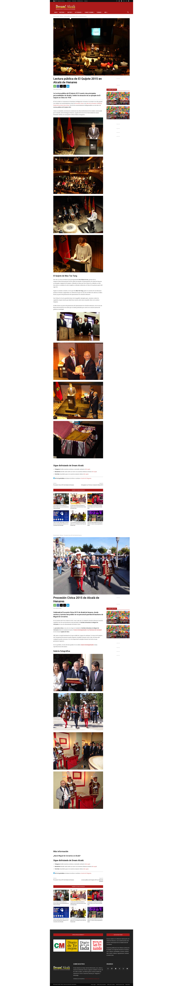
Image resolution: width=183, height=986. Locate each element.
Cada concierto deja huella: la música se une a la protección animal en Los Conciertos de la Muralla (61, 524)
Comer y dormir (89, 12)
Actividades (78, 12)
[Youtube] (129, 1)
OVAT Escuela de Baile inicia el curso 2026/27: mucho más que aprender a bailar (95, 524)
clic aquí (87, 469)
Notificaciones (80, 1)
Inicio (55, 12)
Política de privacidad (101, 984)
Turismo (99, 12)
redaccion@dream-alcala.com (92, 978)
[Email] (64, 86)
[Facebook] (117, 1)
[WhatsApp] (126, 1)
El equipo (69, 1)
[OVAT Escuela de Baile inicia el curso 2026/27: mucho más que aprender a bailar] (95, 515)
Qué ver (69, 12)
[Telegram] (121, 1)
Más (105, 12)
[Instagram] (119, 1)
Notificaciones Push (120, 984)
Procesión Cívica (79, 103)
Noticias (61, 12)
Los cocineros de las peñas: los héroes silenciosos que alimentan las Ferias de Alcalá (61, 507)
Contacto (86, 1)
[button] (128, 12)
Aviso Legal (93, 984)
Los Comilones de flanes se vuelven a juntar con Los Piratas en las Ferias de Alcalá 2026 (78, 524)
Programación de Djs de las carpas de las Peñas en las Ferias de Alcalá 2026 (94, 507)
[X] (124, 1)
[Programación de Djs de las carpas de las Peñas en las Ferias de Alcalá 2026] (95, 498)
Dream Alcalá (56, 16)
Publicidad (74, 1)
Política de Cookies (111, 984)
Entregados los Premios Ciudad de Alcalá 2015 (92, 485)
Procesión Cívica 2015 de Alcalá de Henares (63, 485)
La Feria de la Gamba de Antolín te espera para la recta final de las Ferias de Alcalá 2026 (78, 507)
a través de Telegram (85, 478)
